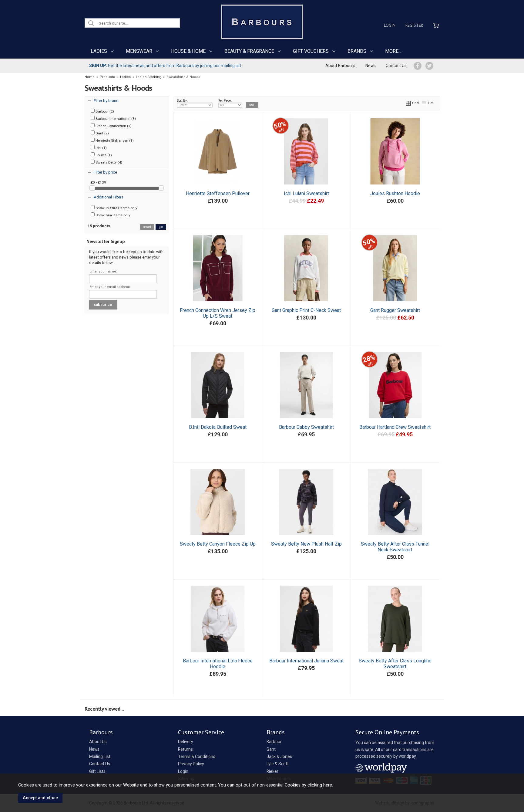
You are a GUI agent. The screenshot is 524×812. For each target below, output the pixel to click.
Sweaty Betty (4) (108, 162)
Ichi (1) (101, 148)
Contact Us (396, 65)
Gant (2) (102, 133)
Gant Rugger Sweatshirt (395, 310)
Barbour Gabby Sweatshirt (306, 427)
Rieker (272, 771)
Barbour (274, 741)
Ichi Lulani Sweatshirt (306, 193)
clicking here (319, 785)
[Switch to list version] (424, 103)
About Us (98, 741)
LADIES (99, 51)
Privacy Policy (191, 763)
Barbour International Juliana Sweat (306, 661)
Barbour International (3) (115, 119)
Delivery (185, 741)
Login (389, 25)
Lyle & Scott (278, 763)
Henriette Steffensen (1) (114, 140)
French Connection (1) (113, 126)
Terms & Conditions (196, 756)
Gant (271, 749)
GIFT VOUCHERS (311, 51)
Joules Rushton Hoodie (395, 193)
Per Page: (225, 101)
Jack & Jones (279, 756)
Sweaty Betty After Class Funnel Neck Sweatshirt (395, 547)
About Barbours (340, 65)
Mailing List (99, 756)
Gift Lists (97, 771)
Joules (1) (103, 155)
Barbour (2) (104, 111)
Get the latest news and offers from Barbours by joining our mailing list (165, 65)
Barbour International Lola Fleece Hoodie (218, 663)
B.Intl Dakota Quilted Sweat (218, 427)
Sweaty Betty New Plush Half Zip (306, 544)
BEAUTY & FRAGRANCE (249, 51)
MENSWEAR (139, 51)
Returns (185, 749)
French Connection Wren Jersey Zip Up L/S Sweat (217, 313)
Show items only (116, 208)
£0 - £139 (98, 182)
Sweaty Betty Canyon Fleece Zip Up (218, 544)
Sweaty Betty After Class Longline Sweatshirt (395, 663)
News (370, 65)
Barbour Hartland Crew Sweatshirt (395, 427)
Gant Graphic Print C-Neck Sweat (306, 310)
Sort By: (182, 101)
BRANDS (357, 51)
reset (147, 227)
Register (414, 25)
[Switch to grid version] (408, 103)
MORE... (393, 51)
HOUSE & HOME (188, 51)
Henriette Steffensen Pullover (218, 193)
